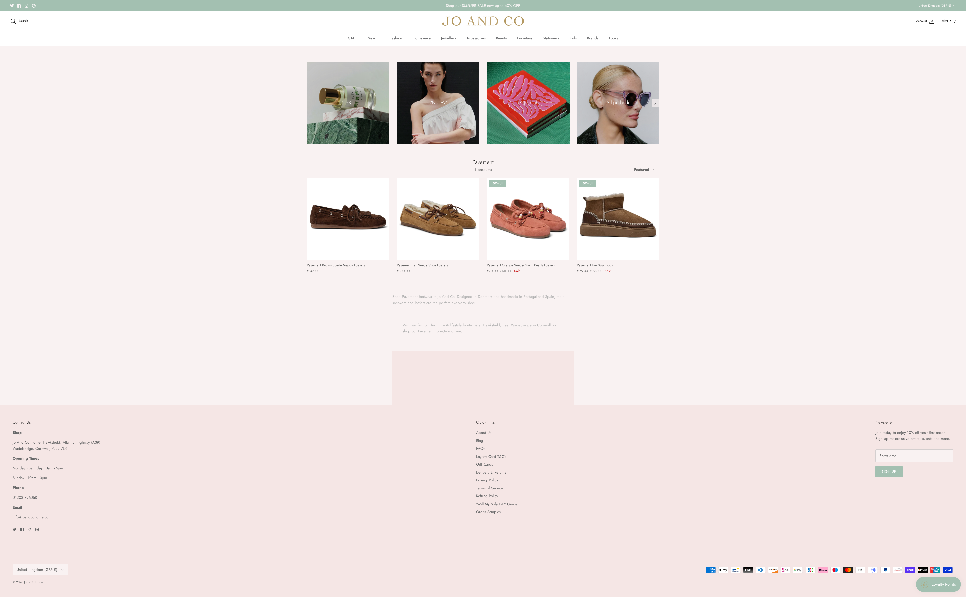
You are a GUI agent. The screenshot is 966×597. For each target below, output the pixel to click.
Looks (613, 38)
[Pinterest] (34, 6)
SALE (352, 38)
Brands (592, 38)
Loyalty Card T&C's (491, 456)
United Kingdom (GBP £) (935, 5)
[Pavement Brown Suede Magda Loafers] (348, 219)
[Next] (655, 103)
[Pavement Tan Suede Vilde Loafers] (438, 219)
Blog (479, 440)
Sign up (889, 471)
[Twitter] (12, 6)
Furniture (524, 38)
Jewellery (448, 38)
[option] (348, 103)
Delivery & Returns (491, 472)
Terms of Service (489, 488)
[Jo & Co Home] (483, 21)
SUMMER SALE (474, 5)
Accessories (476, 38)
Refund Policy (487, 496)
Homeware (422, 38)
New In (373, 38)
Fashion (396, 38)
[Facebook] (19, 6)
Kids (573, 38)
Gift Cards (484, 464)
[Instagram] (26, 6)
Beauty (501, 38)
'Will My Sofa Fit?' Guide (496, 504)
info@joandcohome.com (32, 517)
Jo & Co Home (33, 582)
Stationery (551, 38)
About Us (483, 432)
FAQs (480, 448)
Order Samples (488, 512)
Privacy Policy (487, 480)
